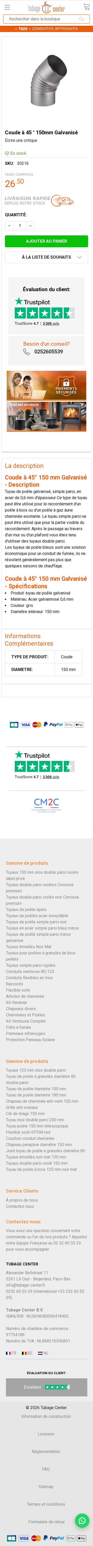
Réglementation (46, 1451)
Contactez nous (20, 1206)
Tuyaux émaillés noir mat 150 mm (36, 1157)
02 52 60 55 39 (67, 1243)
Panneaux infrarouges (25, 1033)
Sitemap (45, 1486)
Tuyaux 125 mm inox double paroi (36, 1070)
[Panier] (86, 7)
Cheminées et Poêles (25, 1014)
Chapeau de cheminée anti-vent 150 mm (42, 1101)
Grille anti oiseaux (22, 1107)
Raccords (14, 983)
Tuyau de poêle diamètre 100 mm (36, 1088)
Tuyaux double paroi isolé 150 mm (37, 1163)
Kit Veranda (16, 1002)
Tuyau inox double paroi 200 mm (35, 1119)
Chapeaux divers (21, 1008)
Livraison (46, 1434)
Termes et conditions (46, 1504)
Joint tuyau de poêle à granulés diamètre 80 (45, 1150)
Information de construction (46, 1416)
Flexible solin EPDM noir (28, 1132)
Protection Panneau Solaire (30, 1039)
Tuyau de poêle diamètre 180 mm (36, 1095)
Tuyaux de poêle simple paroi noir (36, 921)
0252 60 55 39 (19, 1291)
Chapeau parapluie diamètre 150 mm (39, 1144)
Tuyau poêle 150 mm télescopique (37, 1126)
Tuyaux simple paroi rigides (31, 965)
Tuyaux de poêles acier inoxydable (37, 915)
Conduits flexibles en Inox (29, 977)
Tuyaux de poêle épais (26, 909)
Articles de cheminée (25, 996)
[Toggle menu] (7, 7)
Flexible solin (18, 990)
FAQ (46, 1469)
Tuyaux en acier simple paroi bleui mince (42, 928)
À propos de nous (22, 1200)
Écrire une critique (21, 140)
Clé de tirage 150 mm (25, 1113)
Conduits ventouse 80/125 (30, 971)
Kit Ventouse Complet (25, 1021)
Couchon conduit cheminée (30, 1138)
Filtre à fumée (18, 1027)
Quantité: (16, 214)
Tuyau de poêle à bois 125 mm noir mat (41, 1169)
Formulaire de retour (46, 1521)
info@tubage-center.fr (25, 1285)
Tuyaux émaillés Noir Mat (28, 946)
